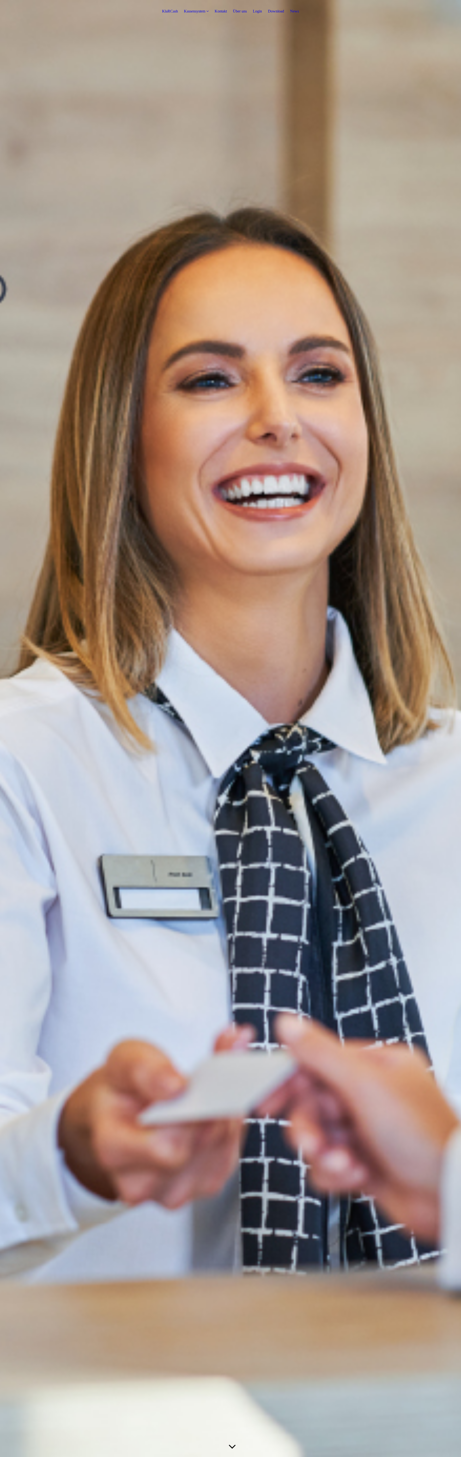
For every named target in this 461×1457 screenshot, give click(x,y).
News (294, 11)
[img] (230, 728)
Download (276, 11)
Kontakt (221, 11)
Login (257, 11)
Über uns (240, 11)
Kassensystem (194, 11)
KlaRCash (170, 11)
